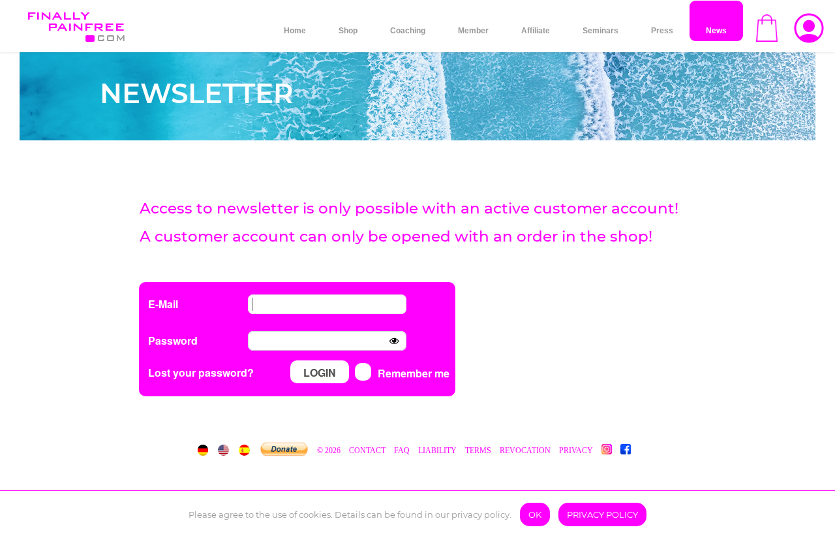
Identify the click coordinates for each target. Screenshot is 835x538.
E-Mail (163, 303)
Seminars (600, 30)
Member (473, 30)
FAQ (402, 450)
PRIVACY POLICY (602, 514)
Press (662, 30)
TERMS (478, 450)
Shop (348, 30)
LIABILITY (437, 450)
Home (295, 30)
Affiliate (535, 30)
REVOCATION (525, 450)
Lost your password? (201, 372)
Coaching (407, 30)
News (716, 30)
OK (534, 514)
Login (319, 372)
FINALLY (75, 21)
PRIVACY (576, 450)
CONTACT (368, 450)
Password (173, 340)
